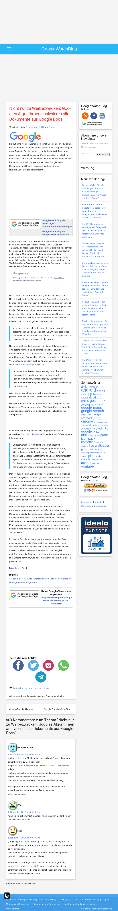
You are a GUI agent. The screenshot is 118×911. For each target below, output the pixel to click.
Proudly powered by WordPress (96, 908)
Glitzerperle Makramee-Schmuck (37, 908)
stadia (98, 456)
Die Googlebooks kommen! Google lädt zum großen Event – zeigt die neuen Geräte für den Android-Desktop (95, 269)
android (88, 389)
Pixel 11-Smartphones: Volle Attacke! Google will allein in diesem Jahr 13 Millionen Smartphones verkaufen (94, 230)
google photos (88, 428)
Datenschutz (87, 506)
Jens (51, 127)
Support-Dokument (30, 434)
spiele (91, 456)
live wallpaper (99, 445)
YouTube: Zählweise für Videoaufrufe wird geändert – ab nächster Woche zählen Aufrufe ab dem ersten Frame (95, 308)
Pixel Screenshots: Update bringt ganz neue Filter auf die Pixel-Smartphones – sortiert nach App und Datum (95, 289)
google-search (92, 411)
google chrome (92, 419)
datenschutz (18, 688)
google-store (86, 414)
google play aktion (90, 433)
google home (103, 425)
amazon (94, 387)
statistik (85, 459)
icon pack (88, 438)
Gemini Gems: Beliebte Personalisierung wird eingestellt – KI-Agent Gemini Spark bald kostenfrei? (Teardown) (93, 250)
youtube (87, 466)
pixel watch (98, 449)
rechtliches (44, 688)
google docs (31, 688)
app (89, 394)
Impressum (86, 502)
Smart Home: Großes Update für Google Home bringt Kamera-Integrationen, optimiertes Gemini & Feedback (94, 211)
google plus (95, 435)
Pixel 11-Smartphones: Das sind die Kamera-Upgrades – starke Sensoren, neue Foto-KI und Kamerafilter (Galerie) (95, 327)
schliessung (94, 453)
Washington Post (18, 568)
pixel (84, 449)
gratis (104, 435)
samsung (85, 453)
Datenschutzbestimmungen (22, 364)
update (86, 463)
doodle (93, 397)
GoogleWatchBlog (59, 48)
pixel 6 (90, 449)
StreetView (95, 460)
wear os (95, 463)
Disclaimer (101, 506)
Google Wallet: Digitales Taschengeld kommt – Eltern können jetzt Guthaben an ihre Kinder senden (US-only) (94, 191)
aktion (85, 386)
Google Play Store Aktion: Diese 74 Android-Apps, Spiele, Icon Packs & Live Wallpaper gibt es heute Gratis (94, 347)
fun (101, 397)
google (84, 404)
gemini (85, 401)
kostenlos (88, 442)
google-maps (91, 407)
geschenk (97, 401)
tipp (101, 459)
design (84, 397)
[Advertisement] (26, 21)
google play (102, 428)
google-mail (95, 404)
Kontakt (98, 502)
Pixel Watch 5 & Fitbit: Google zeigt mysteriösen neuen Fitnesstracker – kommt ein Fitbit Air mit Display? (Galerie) (94, 366)
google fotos (91, 425)
